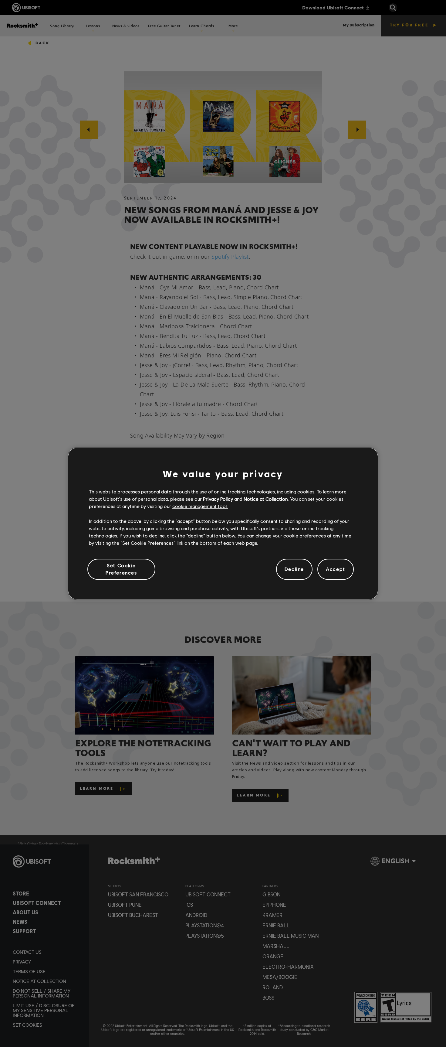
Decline (294, 569)
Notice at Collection (266, 499)
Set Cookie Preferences (121, 568)
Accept (335, 569)
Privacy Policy (218, 499)
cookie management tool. (200, 506)
